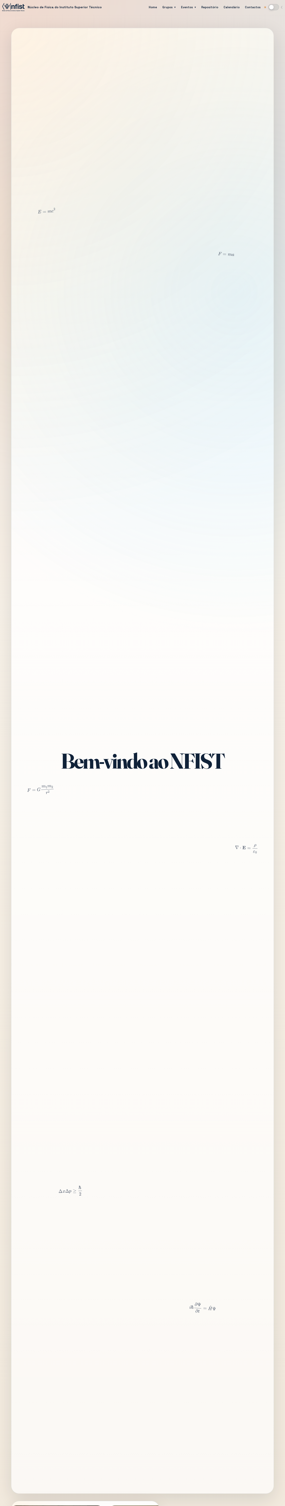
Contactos (253, 7)
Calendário (232, 7)
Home (153, 7)
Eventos (187, 7)
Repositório (209, 7)
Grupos (167, 7)
